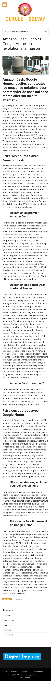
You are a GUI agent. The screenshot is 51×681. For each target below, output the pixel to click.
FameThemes (25, 677)
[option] (27, 31)
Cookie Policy (38, 671)
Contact (25, 671)
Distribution (9, 620)
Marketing (8, 630)
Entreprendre (9, 625)
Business (8, 615)
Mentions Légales (11, 671)
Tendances (18, 599)
